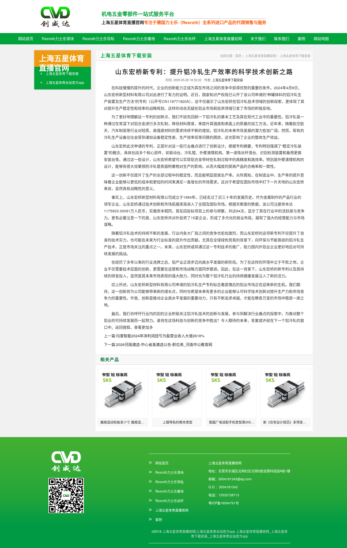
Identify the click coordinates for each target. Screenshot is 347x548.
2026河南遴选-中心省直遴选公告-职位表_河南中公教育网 (164, 344)
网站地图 (321, 38)
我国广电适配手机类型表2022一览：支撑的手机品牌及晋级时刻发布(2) (232, 422)
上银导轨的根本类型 (177, 422)
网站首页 (25, 38)
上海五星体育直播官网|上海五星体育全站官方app (198, 531)
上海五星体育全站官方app (65, 82)
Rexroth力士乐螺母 (139, 38)
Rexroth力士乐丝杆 (180, 38)
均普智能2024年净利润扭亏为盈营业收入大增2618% (160, 335)
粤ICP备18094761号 (223, 503)
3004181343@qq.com (235, 478)
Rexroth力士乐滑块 (58, 38)
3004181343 (228, 487)
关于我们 (258, 38)
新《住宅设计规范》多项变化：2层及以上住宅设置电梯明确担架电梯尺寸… (287, 422)
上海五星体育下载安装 (62, 73)
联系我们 (281, 38)
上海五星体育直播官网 (123, 22)
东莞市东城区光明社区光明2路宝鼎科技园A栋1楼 (254, 470)
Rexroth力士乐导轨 (98, 38)
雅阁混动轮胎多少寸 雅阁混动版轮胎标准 (124, 422)
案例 (301, 38)
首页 (238, 55)
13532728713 (228, 495)
